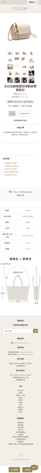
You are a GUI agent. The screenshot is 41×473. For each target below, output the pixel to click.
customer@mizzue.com (22, 343)
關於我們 (20, 423)
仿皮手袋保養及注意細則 (20, 437)
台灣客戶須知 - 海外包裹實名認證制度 (20, 444)
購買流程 (20, 425)
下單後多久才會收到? (12, 166)
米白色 (27, 222)
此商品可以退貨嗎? (11, 169)
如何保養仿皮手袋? (11, 175)
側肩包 (30, 216)
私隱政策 (20, 442)
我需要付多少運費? (11, 163)
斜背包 (24, 216)
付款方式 (20, 430)
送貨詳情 (20, 427)
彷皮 (27, 228)
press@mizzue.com (26, 352)
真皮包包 (20, 407)
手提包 (20, 398)
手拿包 (20, 393)
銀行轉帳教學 (20, 432)
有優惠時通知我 (25, 114)
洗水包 (20, 412)
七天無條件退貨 (20, 439)
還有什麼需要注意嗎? (12, 172)
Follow (16, 191)
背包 (20, 405)
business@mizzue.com (25, 354)
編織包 (20, 409)
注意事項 (20, 434)
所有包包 (20, 390)
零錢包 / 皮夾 (20, 395)
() (32, 2)
